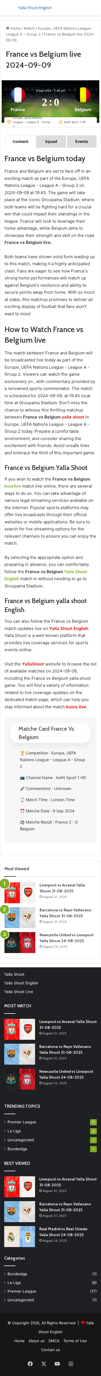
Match (29, 28)
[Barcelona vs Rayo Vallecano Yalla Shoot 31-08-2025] (19, 917)
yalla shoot (73, 417)
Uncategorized (21, 1140)
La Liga (14, 1131)
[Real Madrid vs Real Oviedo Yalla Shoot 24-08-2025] (19, 1236)
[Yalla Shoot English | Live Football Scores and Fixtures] (36, 7)
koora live (76, 706)
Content (20, 141)
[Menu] (7, 10)
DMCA (54, 1341)
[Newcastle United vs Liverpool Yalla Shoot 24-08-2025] (19, 942)
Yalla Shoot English (21, 983)
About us (37, 1341)
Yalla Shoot (14, 974)
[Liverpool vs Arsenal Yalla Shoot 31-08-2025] (19, 892)
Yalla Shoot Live (18, 991)
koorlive (12, 486)
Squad (51, 141)
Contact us (50, 1349)
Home (15, 28)
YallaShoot (33, 664)
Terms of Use (75, 1341)
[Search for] (94, 10)
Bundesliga (17, 1149)
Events (81, 141)
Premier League (22, 1122)
